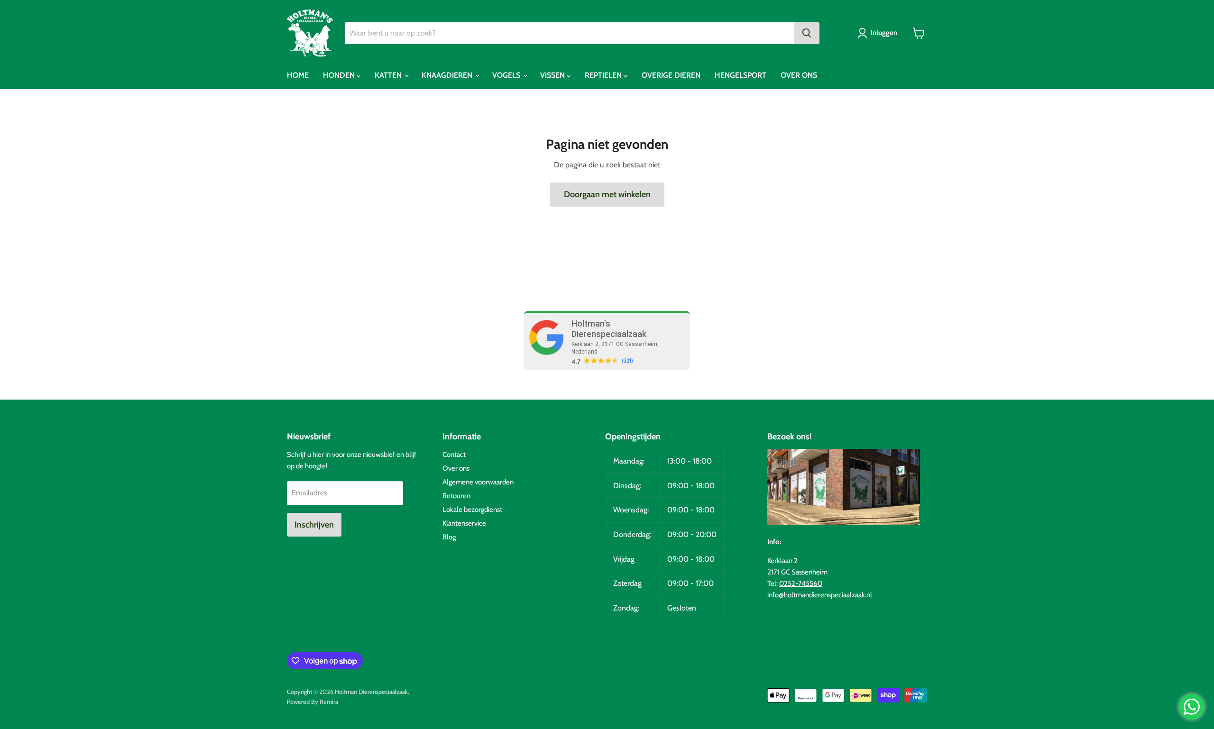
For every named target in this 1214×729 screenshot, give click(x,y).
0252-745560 (800, 583)
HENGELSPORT (740, 75)
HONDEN (340, 75)
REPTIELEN (604, 75)
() (627, 360)
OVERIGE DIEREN (671, 75)
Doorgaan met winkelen (607, 194)
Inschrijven (314, 524)
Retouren (456, 496)
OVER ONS (799, 75)
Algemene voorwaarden (478, 482)
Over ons (455, 468)
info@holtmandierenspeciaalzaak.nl (819, 595)
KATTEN (389, 75)
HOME (298, 75)
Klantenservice (464, 523)
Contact (454, 454)
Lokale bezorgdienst (472, 509)
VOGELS (507, 75)
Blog (449, 537)
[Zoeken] (806, 33)
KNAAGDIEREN (448, 75)
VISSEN (553, 75)
